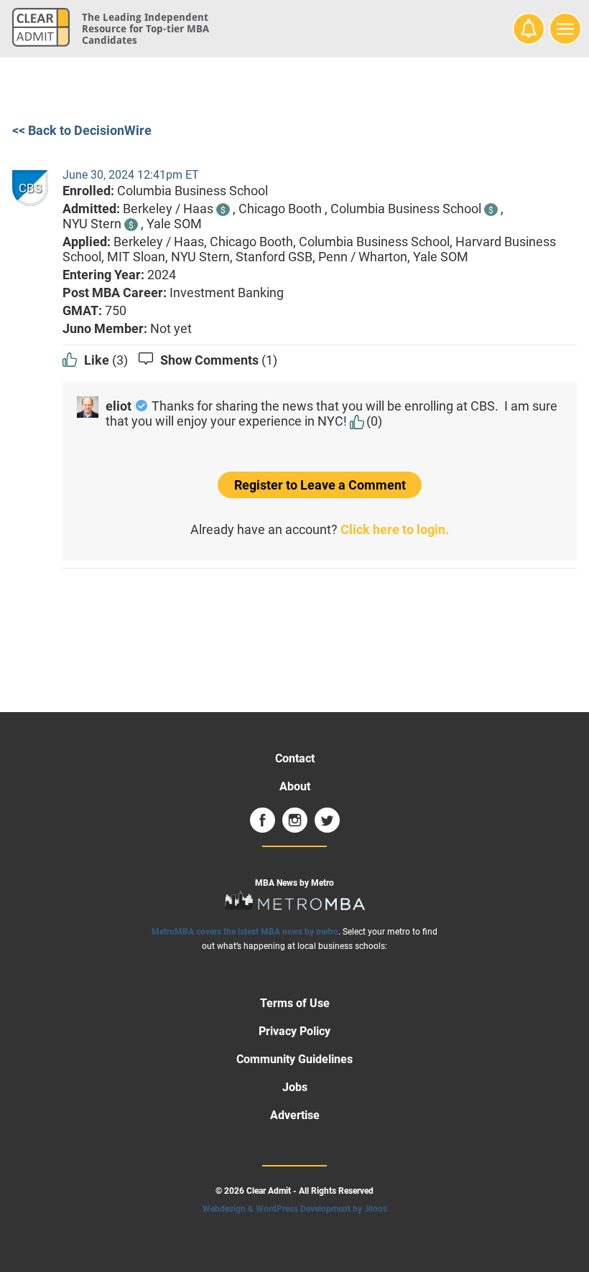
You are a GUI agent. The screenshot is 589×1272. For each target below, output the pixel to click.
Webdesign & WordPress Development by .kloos (295, 1209)
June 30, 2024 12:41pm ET (130, 175)
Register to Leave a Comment (320, 484)
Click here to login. (394, 529)
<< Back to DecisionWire (82, 130)
